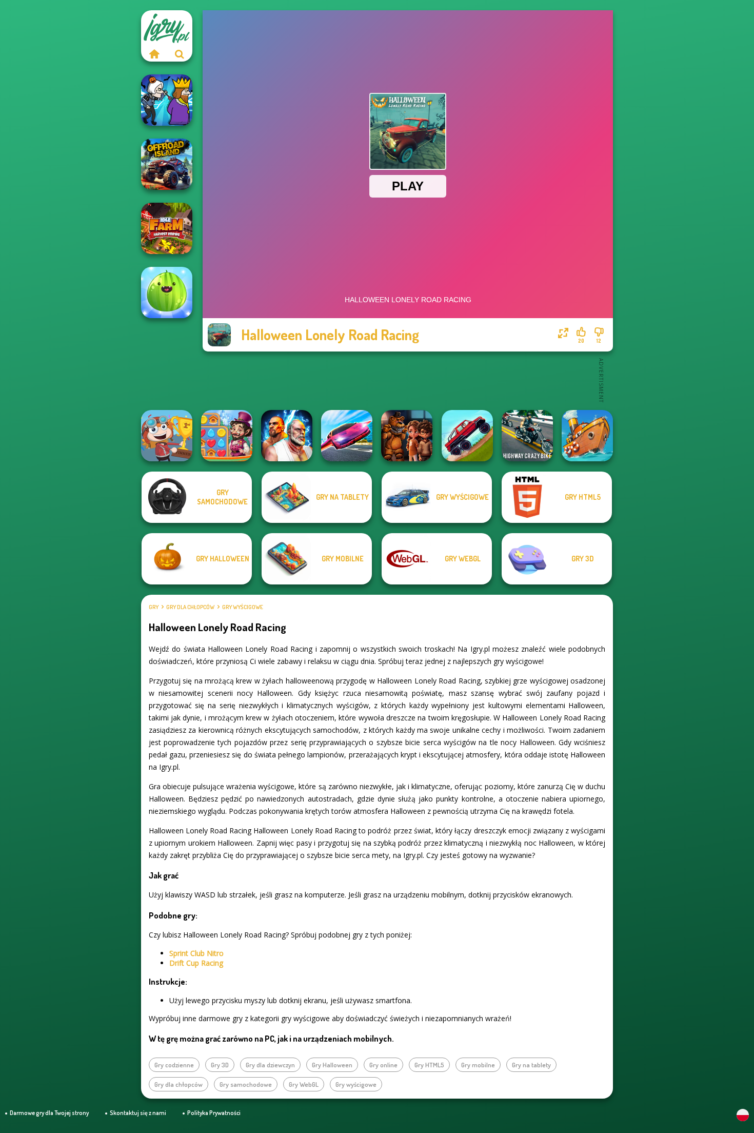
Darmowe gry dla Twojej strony (49, 1113)
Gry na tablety (531, 1065)
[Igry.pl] (154, 54)
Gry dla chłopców (190, 607)
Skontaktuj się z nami (138, 1113)
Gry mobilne (478, 1065)
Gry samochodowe (246, 1084)
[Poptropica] (166, 435)
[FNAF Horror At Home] (406, 435)
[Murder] (166, 100)
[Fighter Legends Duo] (286, 435)
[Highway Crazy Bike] (527, 435)
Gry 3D (220, 1065)
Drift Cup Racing (196, 963)
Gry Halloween (332, 1065)
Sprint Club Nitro (196, 953)
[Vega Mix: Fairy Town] (226, 435)
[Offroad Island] (166, 164)
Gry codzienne (174, 1065)
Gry (153, 607)
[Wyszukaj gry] (179, 54)
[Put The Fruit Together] (166, 292)
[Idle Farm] (166, 228)
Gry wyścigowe (242, 607)
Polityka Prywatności (214, 1113)
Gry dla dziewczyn (270, 1065)
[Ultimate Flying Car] (346, 435)
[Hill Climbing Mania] (467, 435)
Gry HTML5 (429, 1065)
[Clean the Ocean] (587, 435)
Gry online (383, 1065)
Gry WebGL (304, 1084)
